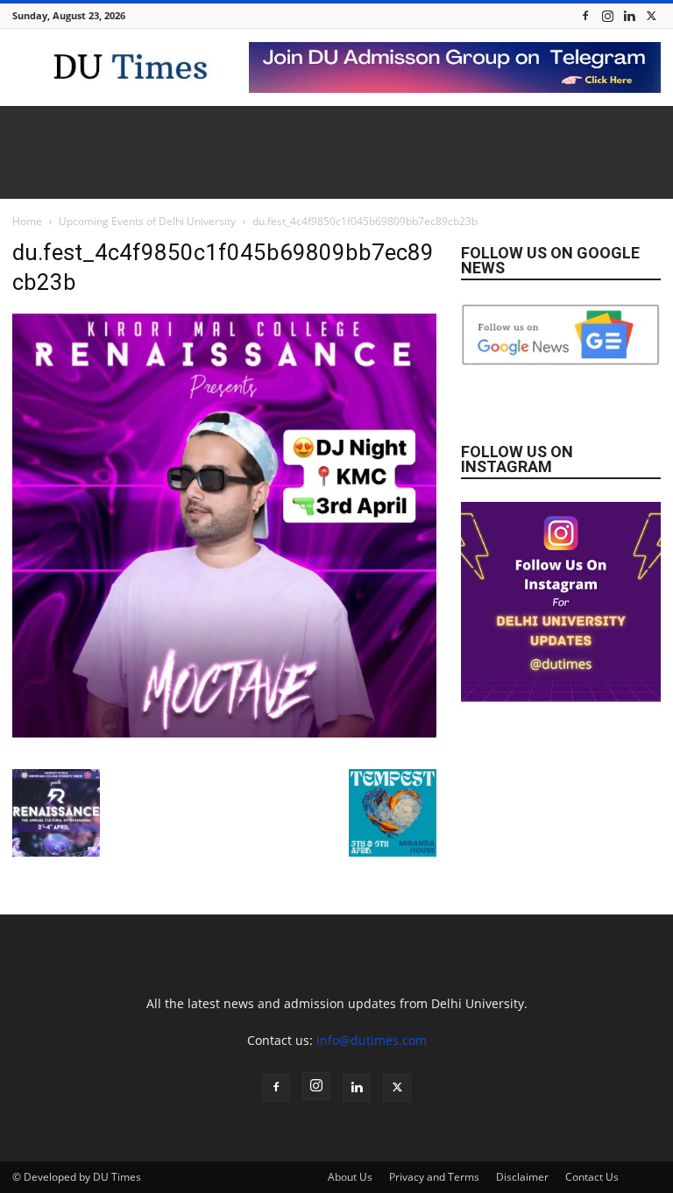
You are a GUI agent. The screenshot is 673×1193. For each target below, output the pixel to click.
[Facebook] (585, 15)
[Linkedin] (629, 15)
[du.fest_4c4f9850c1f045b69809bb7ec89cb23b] (224, 732)
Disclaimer (522, 1176)
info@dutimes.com (371, 1040)
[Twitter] (651, 15)
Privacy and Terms (434, 1176)
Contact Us (592, 1176)
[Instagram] (607, 15)
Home (27, 221)
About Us (350, 1176)
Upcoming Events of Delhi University (147, 221)
